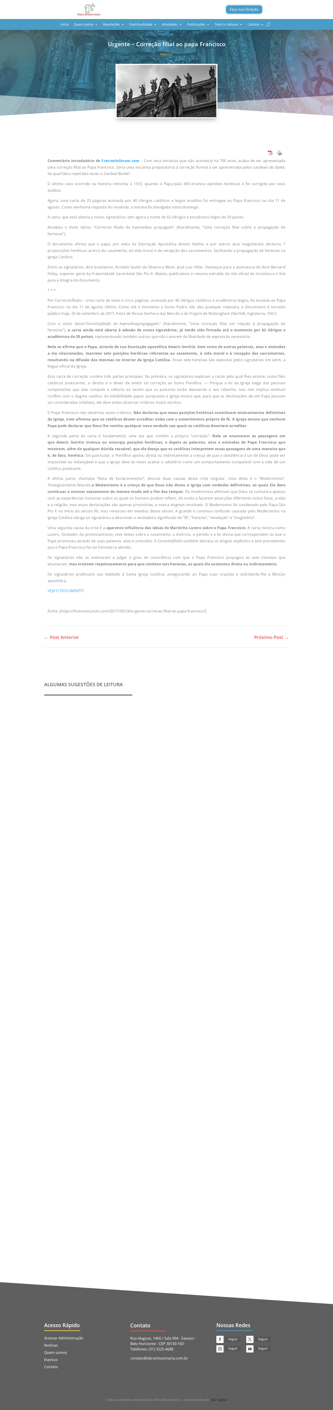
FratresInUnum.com (120, 160)
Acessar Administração (63, 1338)
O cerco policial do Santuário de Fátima (86, 1222)
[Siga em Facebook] (220, 1339)
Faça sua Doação (244, 9)
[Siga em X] (249, 1339)
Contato (253, 24)
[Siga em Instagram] (220, 1349)
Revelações (111, 24)
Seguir (233, 1339)
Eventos (51, 1359)
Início (64, 24)
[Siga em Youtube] (249, 1349)
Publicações (196, 24)
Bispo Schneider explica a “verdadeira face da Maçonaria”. (104, 1020)
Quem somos (84, 24)
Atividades (170, 24)
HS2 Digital (218, 1400)
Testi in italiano (226, 24)
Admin (60, 850)
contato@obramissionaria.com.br (159, 1358)
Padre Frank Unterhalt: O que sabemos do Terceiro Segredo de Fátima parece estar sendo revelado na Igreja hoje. (157, 843)
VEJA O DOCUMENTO (66, 590)
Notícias (166, 54)
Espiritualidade (140, 24)
